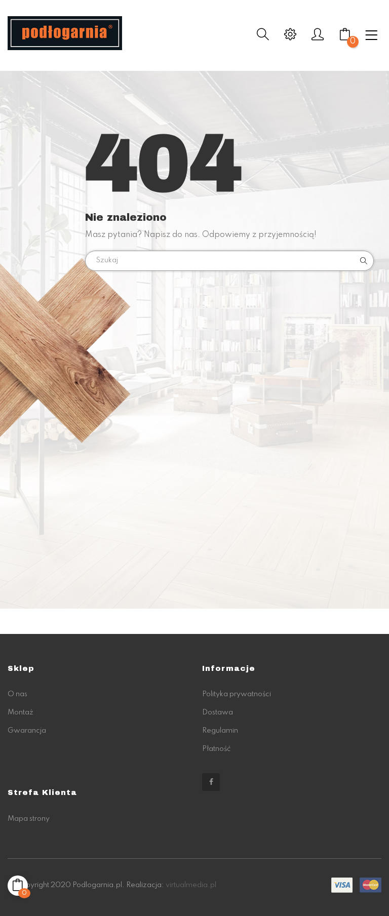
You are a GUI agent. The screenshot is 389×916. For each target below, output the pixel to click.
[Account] (318, 37)
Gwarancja (27, 730)
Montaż (20, 712)
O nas (17, 694)
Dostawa (217, 712)
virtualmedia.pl (191, 885)
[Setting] (290, 37)
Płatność (216, 748)
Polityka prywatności (236, 694)
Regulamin (220, 730)
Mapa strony (29, 818)
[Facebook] (211, 782)
